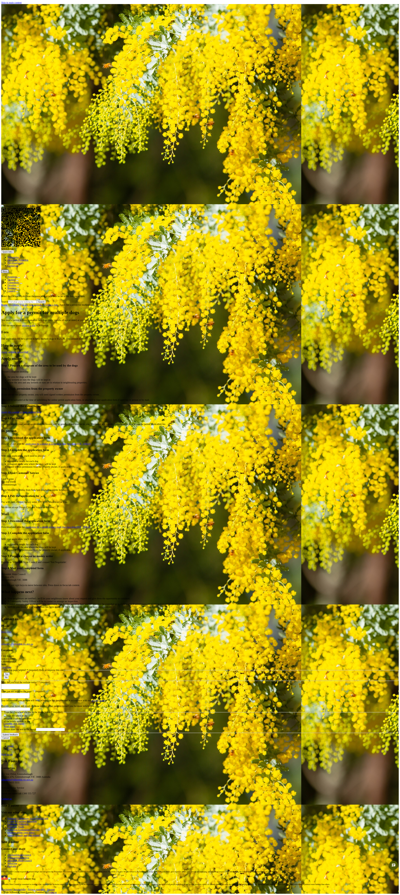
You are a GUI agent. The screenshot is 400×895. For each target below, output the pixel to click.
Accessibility (19, 889)
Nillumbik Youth (16, 827)
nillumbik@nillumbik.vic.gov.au (17, 644)
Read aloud (9, 726)
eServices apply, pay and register (24, 835)
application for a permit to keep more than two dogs (58, 443)
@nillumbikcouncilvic (18, 857)
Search (4, 301)
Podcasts (12, 866)
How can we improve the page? (23, 691)
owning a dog (28, 325)
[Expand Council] (17, 291)
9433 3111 (6, 631)
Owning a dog (50, 304)
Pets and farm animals (31, 304)
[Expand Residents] (19, 277)
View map (6, 667)
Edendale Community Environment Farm (28, 818)
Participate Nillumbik (18, 824)
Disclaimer (6, 889)
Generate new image (14, 723)
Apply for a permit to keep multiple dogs (21, 412)
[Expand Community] (21, 283)
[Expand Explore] (17, 280)
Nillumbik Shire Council (20, 860)
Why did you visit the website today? (25, 682)
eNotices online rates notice (21, 832)
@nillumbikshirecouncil (19, 855)
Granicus (52, 892)
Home (4, 304)
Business (12, 288)
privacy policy (98, 700)
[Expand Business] (18, 288)
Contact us (6, 798)
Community (13, 282)
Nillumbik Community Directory (24, 829)
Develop (12, 285)
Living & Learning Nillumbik (22, 821)
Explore (11, 279)
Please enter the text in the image (20, 729)
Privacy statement (36, 889)
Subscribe (12, 863)
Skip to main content (11, 2)
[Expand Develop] (18, 286)
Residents (14, 304)
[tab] (7, 352)
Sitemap (51, 889)
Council (11, 291)
